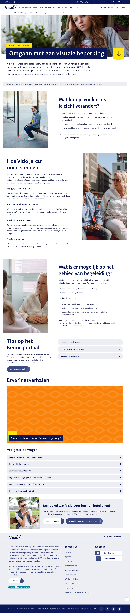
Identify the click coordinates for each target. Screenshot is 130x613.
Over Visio (15, 581)
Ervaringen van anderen (71, 84)
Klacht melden (71, 588)
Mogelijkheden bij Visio (24, 84)
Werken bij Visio (71, 579)
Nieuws (68, 552)
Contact (99, 84)
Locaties (68, 561)
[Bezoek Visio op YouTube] (107, 609)
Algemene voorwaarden (57, 609)
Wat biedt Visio (19, 13)
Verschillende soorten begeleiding (45, 84)
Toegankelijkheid (73, 609)
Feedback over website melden (77, 592)
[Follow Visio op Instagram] (113, 609)
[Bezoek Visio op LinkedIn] (119, 609)
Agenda (68, 557)
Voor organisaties (72, 570)
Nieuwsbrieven (71, 565)
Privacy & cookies (42, 609)
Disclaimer (84, 609)
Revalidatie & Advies (33, 13)
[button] (65, 457)
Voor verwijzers (71, 574)
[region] (65, 414)
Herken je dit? (9, 84)
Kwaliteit (93, 609)
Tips (59, 84)
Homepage (8, 13)
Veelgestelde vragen (88, 84)
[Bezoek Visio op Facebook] (101, 609)
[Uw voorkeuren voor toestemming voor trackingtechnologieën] (127, 599)
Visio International (72, 583)
